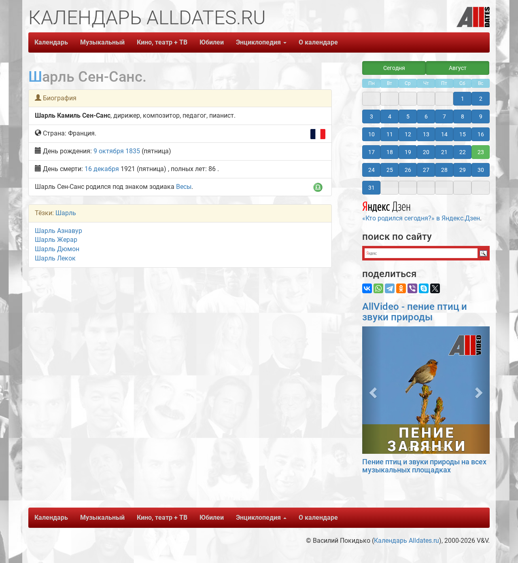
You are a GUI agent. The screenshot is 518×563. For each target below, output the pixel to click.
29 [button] (462, 170)
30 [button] (481, 170)
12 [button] (408, 134)
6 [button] (426, 116)
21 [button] (444, 152)
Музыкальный (102, 42)
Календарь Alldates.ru (406, 540)
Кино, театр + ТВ (162, 42)
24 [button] (371, 170)
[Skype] (424, 288)
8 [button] (462, 116)
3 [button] (371, 116)
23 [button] (481, 152)
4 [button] (389, 116)
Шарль (65, 213)
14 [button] (444, 134)
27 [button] (426, 170)
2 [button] (480, 98)
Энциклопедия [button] (259, 42)
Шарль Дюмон (57, 249)
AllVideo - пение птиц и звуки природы (414, 312)
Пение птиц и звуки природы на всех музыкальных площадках (424, 465)
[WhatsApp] (378, 288)
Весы (183, 186)
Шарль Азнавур (58, 231)
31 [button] (371, 187)
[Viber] (412, 288)
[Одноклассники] (401, 288)
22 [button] (462, 152)
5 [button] (408, 116)
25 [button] (389, 170)
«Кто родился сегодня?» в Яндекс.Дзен (421, 218)
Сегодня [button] (394, 68)
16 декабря (102, 169)
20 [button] (426, 152)
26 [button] (408, 170)
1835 (132, 151)
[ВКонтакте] (367, 288)
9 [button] (480, 116)
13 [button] (426, 134)
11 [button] (389, 134)
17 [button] (371, 152)
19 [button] (408, 152)
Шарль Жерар (56, 239)
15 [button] (462, 134)
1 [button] (462, 98)
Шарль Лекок (55, 258)
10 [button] (371, 134)
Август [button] (458, 68)
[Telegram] (390, 288)
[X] (435, 288)
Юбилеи (212, 42)
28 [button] (444, 170)
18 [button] (389, 152)
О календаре (318, 42)
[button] (371, 390)
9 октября (108, 151)
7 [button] (444, 116)
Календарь (51, 42)
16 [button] (481, 134)
